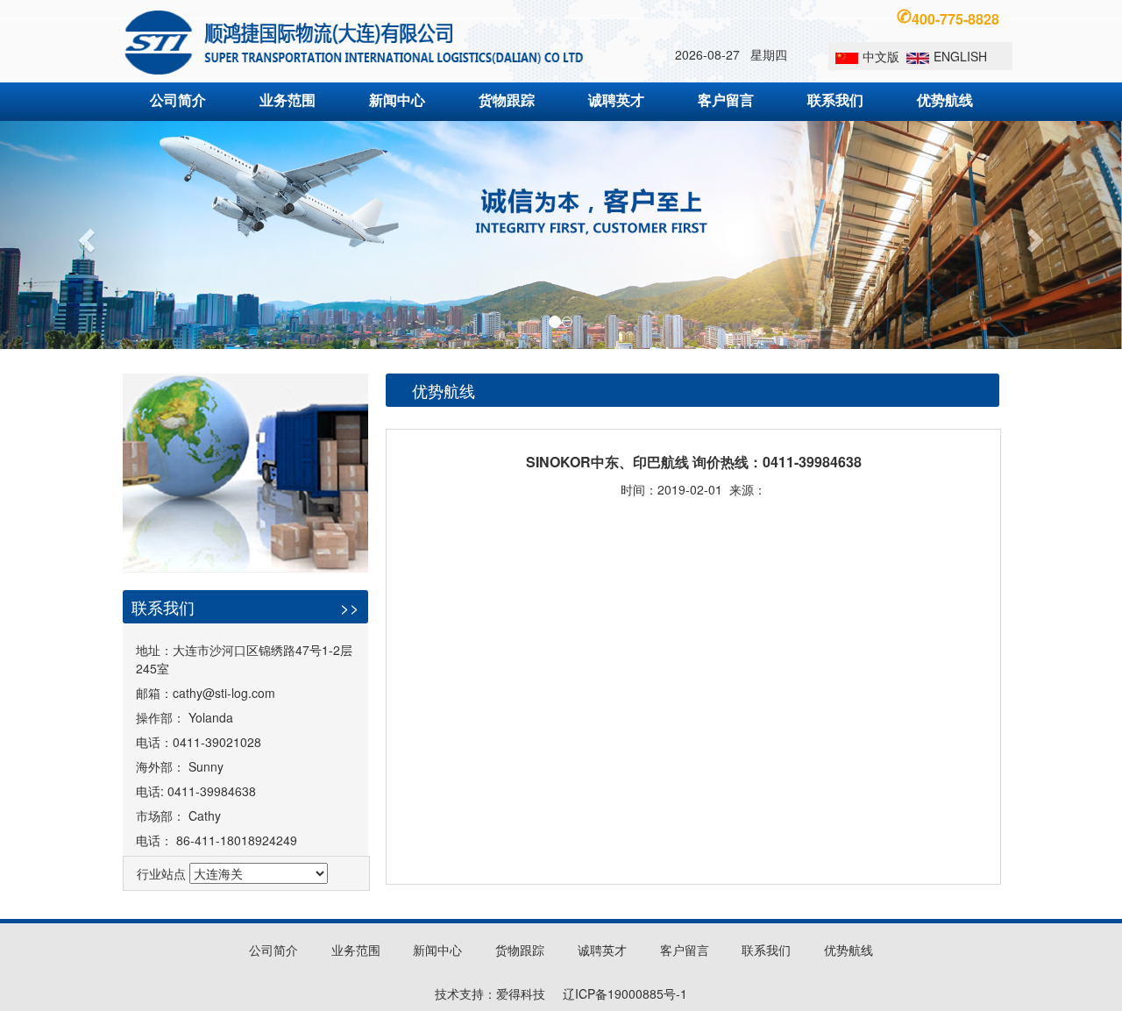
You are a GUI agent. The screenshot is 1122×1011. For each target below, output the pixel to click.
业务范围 (287, 99)
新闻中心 (397, 99)
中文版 (881, 56)
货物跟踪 (507, 99)
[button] (84, 235)
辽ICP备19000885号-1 (625, 993)
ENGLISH (960, 56)
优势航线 (945, 99)
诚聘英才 (616, 99)
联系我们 (835, 99)
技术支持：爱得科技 (490, 993)
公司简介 (178, 99)
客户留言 (726, 99)
